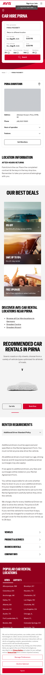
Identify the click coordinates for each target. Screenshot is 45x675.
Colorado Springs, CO (32, 623)
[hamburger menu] (41, 3)
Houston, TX (29, 591)
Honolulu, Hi (7, 627)
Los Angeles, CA (30, 609)
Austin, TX (7, 614)
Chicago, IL (28, 614)
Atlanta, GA (7, 604)
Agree (22, 671)
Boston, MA (7, 623)
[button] (22, 217)
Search (24, 57)
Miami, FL (28, 618)
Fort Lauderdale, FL (10, 618)
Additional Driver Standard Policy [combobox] (17, 432)
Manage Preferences (22, 657)
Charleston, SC (30, 595)
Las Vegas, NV (29, 600)
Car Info (12, 406)
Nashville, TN (29, 627)
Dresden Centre (13, 324)
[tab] (8, 580)
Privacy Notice (18, 650)
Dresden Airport (13, 327)
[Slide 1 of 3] (15, 412)
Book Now (32, 406)
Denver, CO (7, 609)
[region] (22, 651)
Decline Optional (22, 664)
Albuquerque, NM (10, 586)
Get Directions (22, 142)
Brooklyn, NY (29, 586)
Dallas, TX (6, 600)
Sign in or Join (32, 3)
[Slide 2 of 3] (22, 412)
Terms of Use (12, 652)
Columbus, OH (8, 591)
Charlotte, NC (29, 604)
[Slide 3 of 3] (30, 412)
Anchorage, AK (9, 595)
